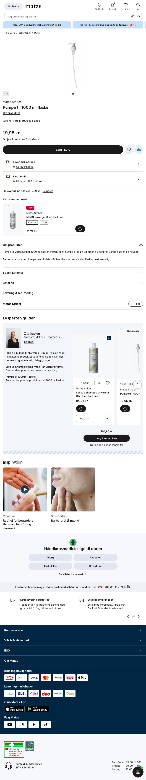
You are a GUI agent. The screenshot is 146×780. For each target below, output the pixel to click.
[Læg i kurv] (125, 408)
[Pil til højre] (143, 25)
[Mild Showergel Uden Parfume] (45, 219)
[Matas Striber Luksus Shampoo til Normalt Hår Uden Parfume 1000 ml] (93, 374)
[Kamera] (133, 16)
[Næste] (137, 384)
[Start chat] (138, 772)
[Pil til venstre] (128, 616)
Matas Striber (12, 102)
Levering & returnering (18, 293)
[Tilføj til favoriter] (129, 149)
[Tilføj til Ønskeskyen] (139, 149)
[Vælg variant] (80, 228)
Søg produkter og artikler (22, 16)
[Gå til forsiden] (33, 6)
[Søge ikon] (139, 16)
